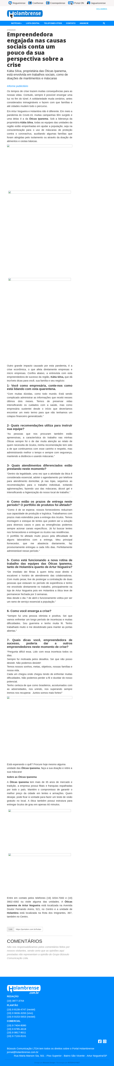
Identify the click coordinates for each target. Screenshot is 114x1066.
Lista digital (33, 23)
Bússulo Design (49, 1063)
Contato (70, 23)
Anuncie (84, 23)
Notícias (15, 23)
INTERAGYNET (74, 1063)
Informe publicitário (17, 86)
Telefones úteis (53, 23)
